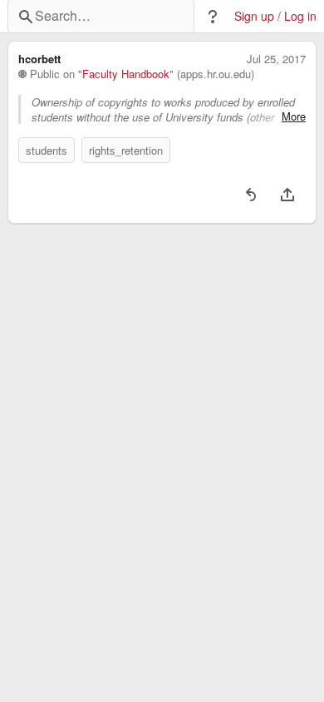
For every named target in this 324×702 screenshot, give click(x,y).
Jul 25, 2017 (276, 59)
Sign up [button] (254, 16)
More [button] (294, 116)
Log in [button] (300, 16)
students (46, 150)
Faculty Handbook (125, 74)
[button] (212, 16)
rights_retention (126, 150)
